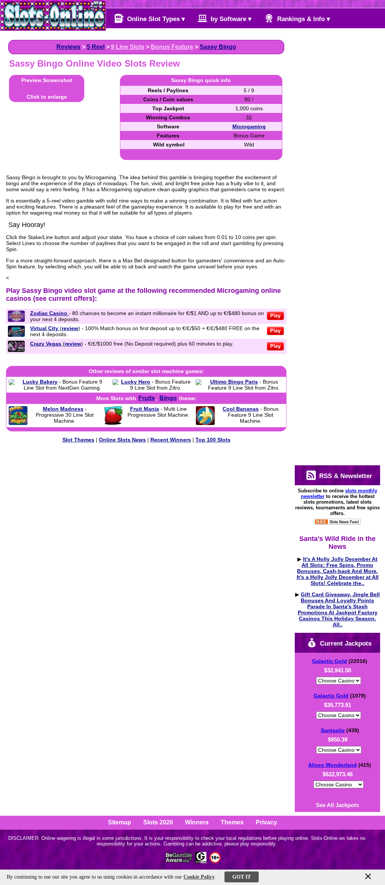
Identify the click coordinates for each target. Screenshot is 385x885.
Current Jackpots (344, 643)
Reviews (68, 47)
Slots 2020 (158, 822)
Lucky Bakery (40, 382)
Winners (197, 822)
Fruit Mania (144, 409)
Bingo (168, 398)
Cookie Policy (199, 877)
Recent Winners (170, 440)
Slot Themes (78, 440)
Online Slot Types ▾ (155, 19)
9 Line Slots (127, 47)
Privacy (266, 822)
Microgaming (249, 126)
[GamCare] (200, 861)
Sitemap (119, 822)
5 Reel (96, 47)
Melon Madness (63, 409)
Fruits (146, 398)
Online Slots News (122, 440)
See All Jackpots (337, 805)
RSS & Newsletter (344, 476)
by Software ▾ (230, 19)
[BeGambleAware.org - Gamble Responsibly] (179, 861)
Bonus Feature (172, 47)
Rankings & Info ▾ (302, 19)
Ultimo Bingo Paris (234, 382)
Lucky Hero (135, 382)
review (70, 328)
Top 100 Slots (213, 440)
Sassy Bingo (218, 47)
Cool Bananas (241, 409)
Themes (232, 822)
